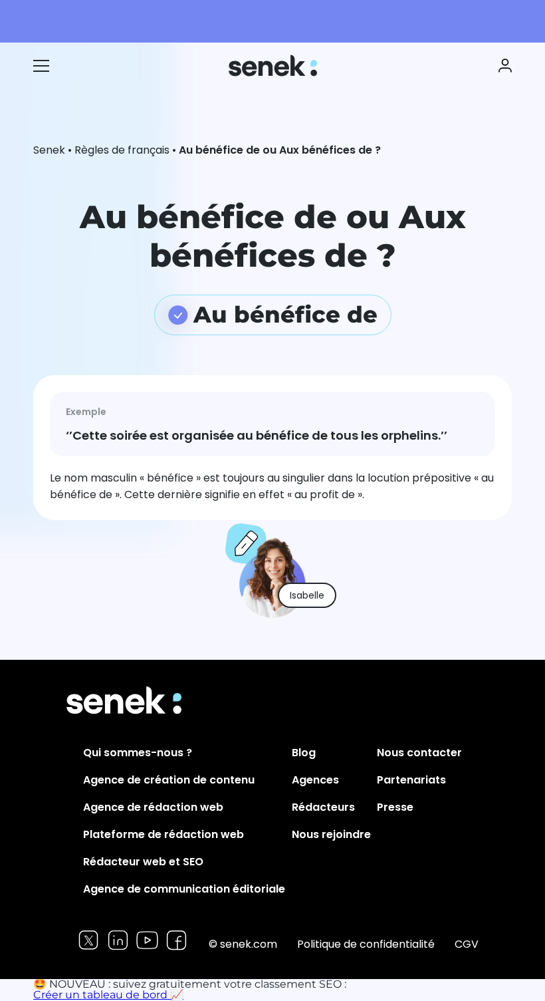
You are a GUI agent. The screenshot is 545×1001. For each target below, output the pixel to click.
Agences (315, 779)
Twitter (88, 940)
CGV (467, 944)
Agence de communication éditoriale (184, 889)
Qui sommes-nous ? (137, 752)
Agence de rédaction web (153, 807)
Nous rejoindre (331, 834)
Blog (304, 752)
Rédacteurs (323, 807)
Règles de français (121, 150)
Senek (274, 65)
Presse (395, 807)
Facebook (176, 940)
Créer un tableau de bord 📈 (108, 994)
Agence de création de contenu (169, 779)
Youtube (147, 940)
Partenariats (411, 779)
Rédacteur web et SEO (143, 861)
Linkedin (118, 940)
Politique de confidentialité (366, 944)
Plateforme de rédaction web (163, 834)
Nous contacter (419, 752)
